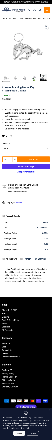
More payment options (26, 172)
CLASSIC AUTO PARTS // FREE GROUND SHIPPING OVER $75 (26, 2)
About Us (6, 343)
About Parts (11, 259)
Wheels (5, 323)
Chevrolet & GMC (9, 310)
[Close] (49, 410)
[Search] (29, 10)
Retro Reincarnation (11, 357)
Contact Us (7, 350)
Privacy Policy (8, 373)
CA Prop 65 (7, 370)
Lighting (5, 317)
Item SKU (6, 143)
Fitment (27, 259)
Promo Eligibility (9, 377)
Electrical (6, 327)
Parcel (19, 202)
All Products (7, 330)
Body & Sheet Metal (10, 320)
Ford (4, 313)
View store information (17, 192)
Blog (4, 347)
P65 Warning (40, 259)
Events (5, 353)
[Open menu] (47, 10)
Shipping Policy (9, 380)
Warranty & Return (10, 387)
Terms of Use (8, 383)
